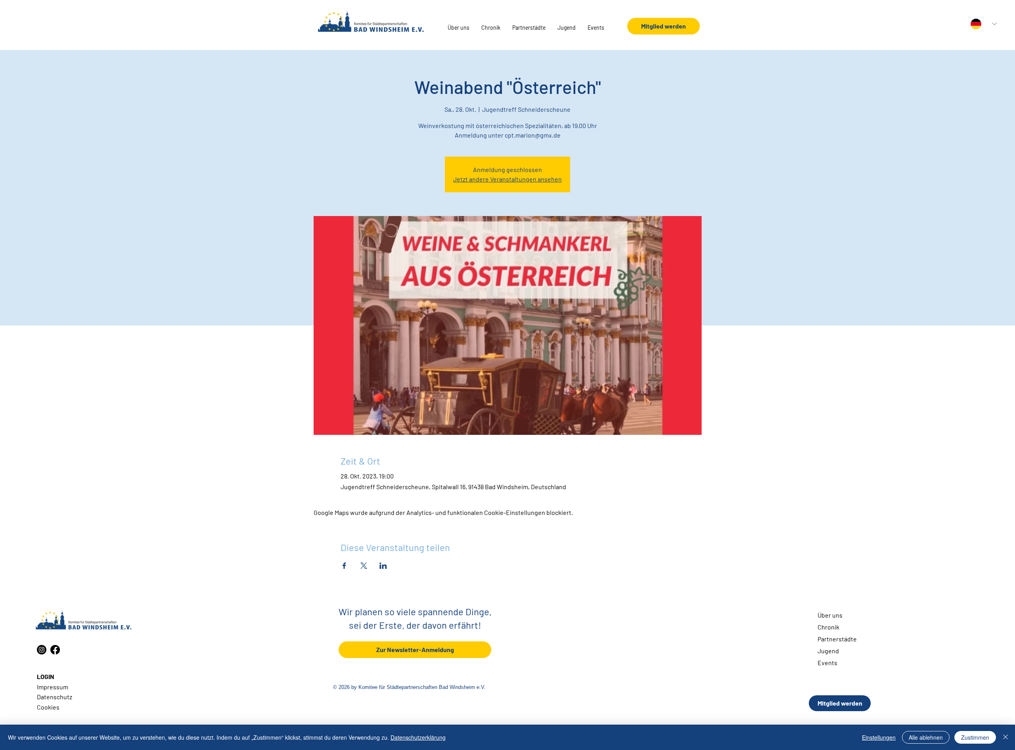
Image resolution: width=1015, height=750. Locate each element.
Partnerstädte (837, 639)
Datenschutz (54, 696)
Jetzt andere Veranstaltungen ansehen (507, 179)
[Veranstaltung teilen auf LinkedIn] (383, 565)
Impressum (52, 687)
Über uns (830, 615)
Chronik (828, 627)
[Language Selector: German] (983, 23)
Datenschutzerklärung (418, 737)
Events (827, 662)
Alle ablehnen (926, 737)
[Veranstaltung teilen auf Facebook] (344, 565)
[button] (458, 28)
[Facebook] (55, 649)
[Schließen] (1005, 737)
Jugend (828, 650)
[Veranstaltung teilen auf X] (364, 565)
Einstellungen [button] (879, 737)
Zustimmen (975, 737)
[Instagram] (41, 649)
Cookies (48, 707)
